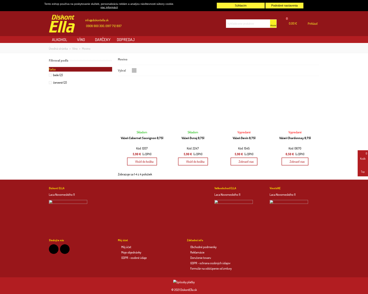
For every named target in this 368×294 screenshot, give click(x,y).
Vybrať (122, 70)
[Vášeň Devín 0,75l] (244, 104)
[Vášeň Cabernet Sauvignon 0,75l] (142, 104)
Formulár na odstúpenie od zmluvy (211, 268)
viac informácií (109, 7)
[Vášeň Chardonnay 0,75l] (295, 104)
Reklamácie (197, 252)
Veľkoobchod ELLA (225, 188)
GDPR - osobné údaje (134, 258)
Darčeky (103, 39)
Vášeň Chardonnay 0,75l (295, 138)
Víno (81, 39)
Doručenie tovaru (200, 258)
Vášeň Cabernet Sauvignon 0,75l (142, 138)
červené (60, 82)
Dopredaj (126, 39)
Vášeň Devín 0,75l (244, 138)
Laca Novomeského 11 (62, 195)
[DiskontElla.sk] (64, 24)
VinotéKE (275, 188)
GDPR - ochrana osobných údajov (210, 263)
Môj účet (126, 247)
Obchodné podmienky (203, 247)
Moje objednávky (131, 252)
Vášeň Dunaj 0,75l (193, 138)
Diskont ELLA (56, 188)
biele (58, 75)
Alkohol (59, 39)
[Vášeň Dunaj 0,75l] (193, 104)
